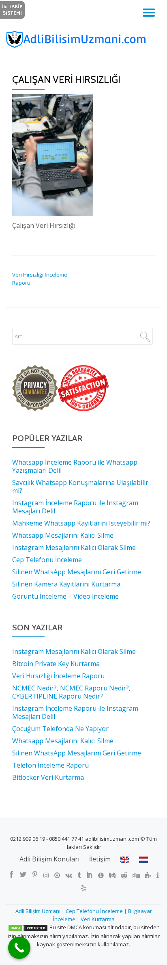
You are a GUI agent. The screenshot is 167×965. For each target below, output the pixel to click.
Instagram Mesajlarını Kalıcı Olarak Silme (74, 651)
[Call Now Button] (19, 948)
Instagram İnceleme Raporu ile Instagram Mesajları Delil (75, 712)
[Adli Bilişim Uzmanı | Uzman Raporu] (83, 39)
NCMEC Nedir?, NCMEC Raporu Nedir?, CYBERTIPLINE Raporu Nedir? (71, 692)
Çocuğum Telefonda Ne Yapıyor (60, 728)
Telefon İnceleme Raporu (50, 765)
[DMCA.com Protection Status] (28, 927)
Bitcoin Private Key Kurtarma (56, 663)
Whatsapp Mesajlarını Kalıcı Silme (62, 740)
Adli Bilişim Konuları (49, 859)
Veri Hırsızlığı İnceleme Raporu (58, 675)
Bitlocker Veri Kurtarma (48, 777)
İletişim (100, 859)
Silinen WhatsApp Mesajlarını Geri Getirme (76, 753)
